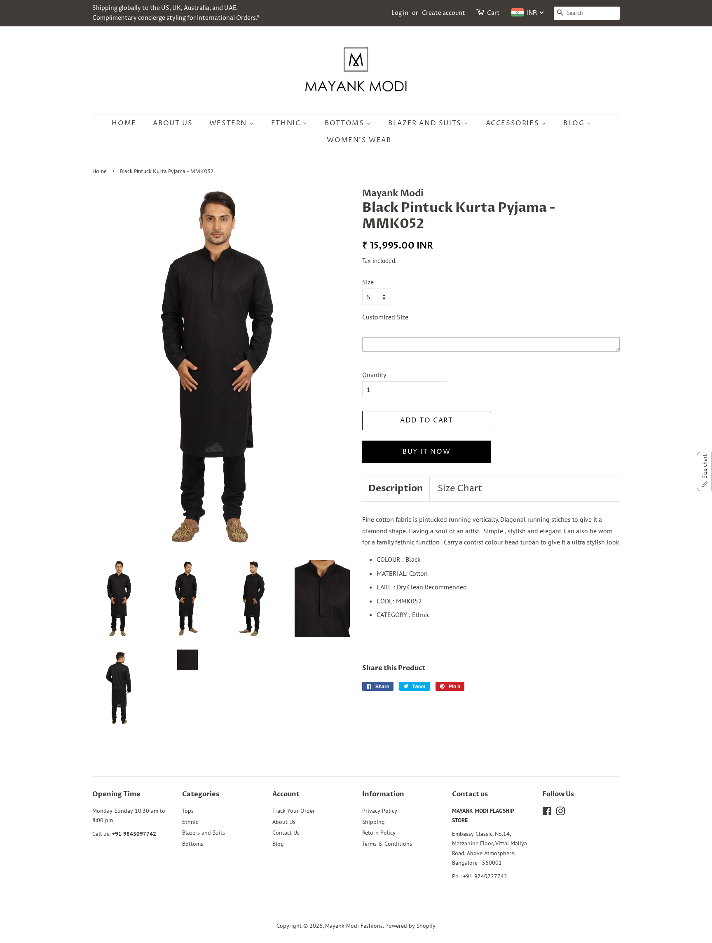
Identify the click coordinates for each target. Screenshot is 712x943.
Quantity (374, 375)
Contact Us (286, 832)
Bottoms (345, 123)
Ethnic (287, 123)
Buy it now (426, 451)
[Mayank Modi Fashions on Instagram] (560, 812)
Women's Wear (359, 140)
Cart (493, 13)
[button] (704, 471)
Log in (399, 13)
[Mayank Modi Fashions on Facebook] (547, 812)
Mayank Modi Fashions (354, 925)
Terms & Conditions (387, 843)
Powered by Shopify (410, 925)
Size (368, 282)
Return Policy (379, 832)
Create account (443, 13)
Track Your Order (293, 810)
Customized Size (385, 317)
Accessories (513, 123)
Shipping (373, 822)
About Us (172, 123)
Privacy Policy (379, 810)
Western (229, 123)
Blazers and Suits (203, 832)
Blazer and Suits (426, 123)
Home (124, 123)
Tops (188, 810)
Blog (575, 123)
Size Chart (460, 489)
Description (395, 488)
